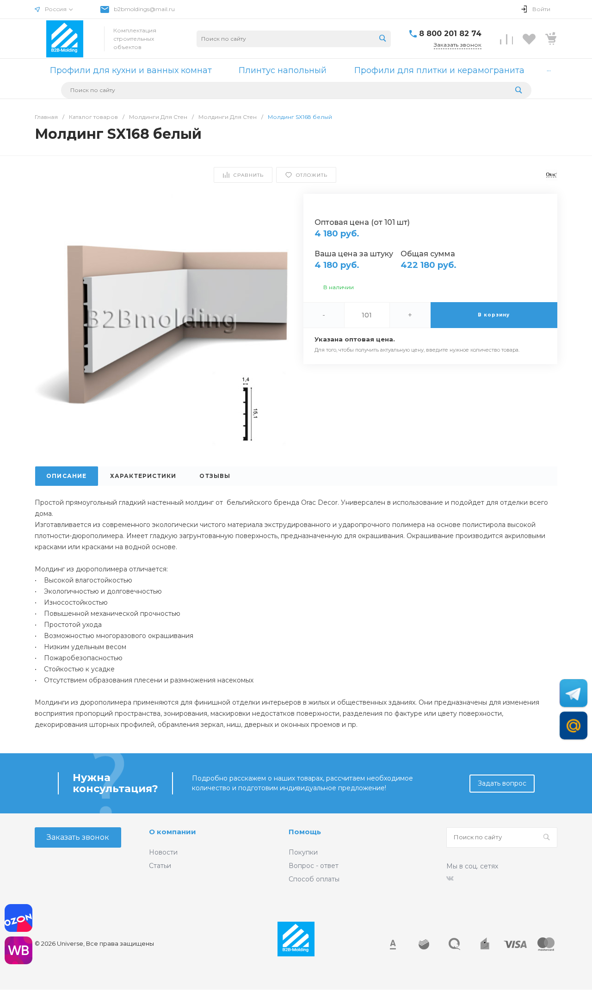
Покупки (303, 852)
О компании (172, 831)
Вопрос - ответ (314, 866)
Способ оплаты (314, 879)
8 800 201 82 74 (450, 33)
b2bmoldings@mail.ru (144, 9)
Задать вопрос (502, 783)
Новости (163, 852)
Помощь (305, 831)
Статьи (160, 866)
